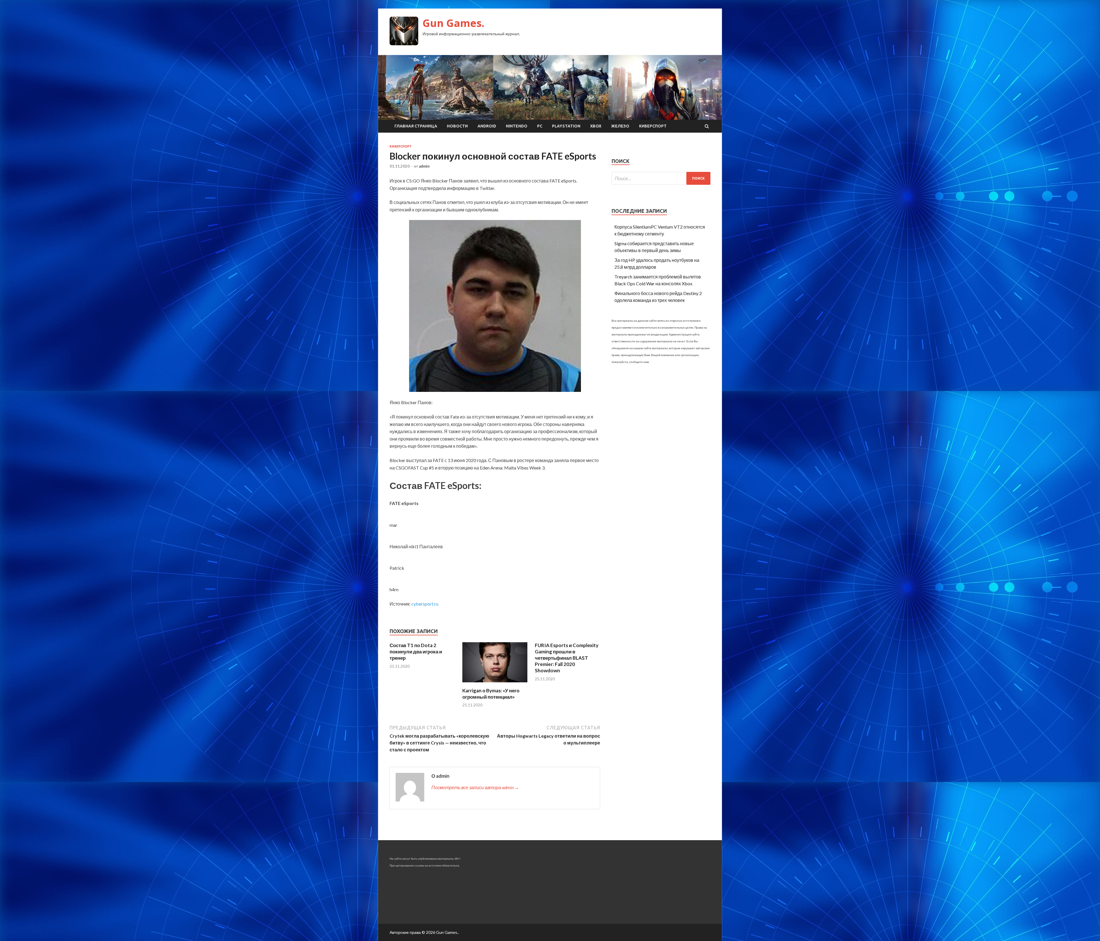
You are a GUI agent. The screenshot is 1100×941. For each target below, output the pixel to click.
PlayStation (566, 126)
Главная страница (415, 126)
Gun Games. (453, 23)
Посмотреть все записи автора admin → (475, 787)
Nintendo (516, 126)
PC (539, 126)
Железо (620, 126)
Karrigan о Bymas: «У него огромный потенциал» (490, 693)
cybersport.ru (424, 603)
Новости (457, 126)
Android (487, 126)
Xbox (595, 126)
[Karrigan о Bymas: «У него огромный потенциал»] (495, 684)
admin (424, 166)
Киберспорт (653, 126)
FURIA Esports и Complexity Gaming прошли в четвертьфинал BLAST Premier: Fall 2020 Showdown (566, 657)
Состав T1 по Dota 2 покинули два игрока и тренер (416, 651)
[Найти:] (661, 178)
